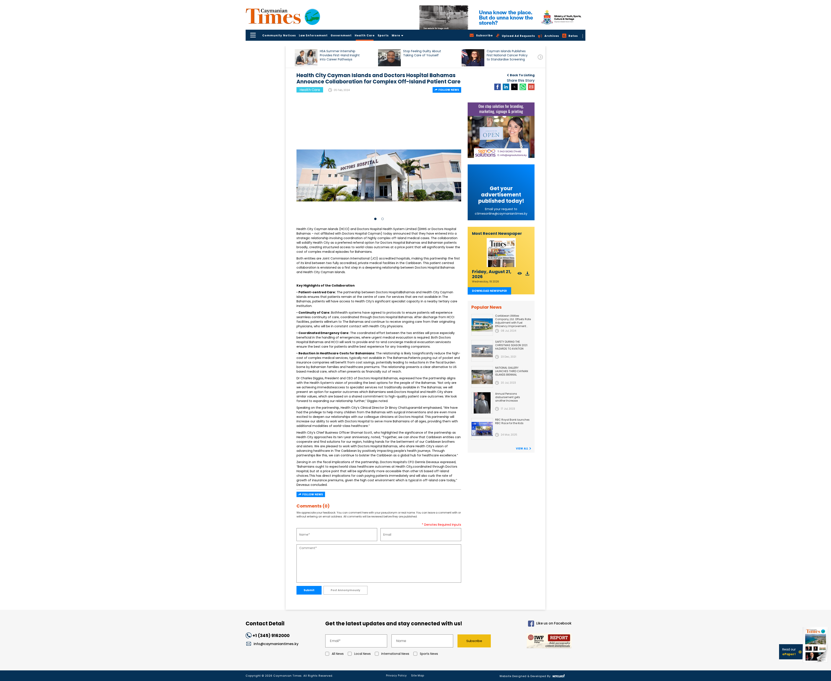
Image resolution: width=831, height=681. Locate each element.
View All (522, 448)
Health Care (365, 35)
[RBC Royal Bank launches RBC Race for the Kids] (482, 428)
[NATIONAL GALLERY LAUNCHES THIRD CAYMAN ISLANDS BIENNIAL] (482, 377)
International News (395, 654)
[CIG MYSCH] (502, 17)
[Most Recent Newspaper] (501, 252)
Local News (362, 654)
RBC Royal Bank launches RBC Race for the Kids (512, 421)
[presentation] (540, 57)
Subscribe (474, 641)
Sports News (429, 654)
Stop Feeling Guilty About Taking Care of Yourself (422, 53)
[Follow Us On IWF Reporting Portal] (535, 641)
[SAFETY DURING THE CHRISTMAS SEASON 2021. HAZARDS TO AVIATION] (482, 351)
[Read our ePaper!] (816, 663)
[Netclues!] (558, 676)
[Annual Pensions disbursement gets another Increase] (482, 402)
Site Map (417, 675)
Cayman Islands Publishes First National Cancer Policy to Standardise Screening (507, 55)
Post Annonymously (345, 590)
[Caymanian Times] (283, 16)
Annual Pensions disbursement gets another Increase (507, 397)
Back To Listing (522, 75)
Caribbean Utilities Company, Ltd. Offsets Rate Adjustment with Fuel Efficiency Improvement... (513, 321)
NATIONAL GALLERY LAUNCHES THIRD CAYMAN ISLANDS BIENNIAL (511, 371)
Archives (551, 36)
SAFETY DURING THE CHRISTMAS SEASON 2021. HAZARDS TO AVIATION (511, 345)
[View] (519, 274)
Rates (573, 36)
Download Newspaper (489, 291)
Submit (309, 590)
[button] (306, 57)
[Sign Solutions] (501, 130)
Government (341, 35)
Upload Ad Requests (518, 36)
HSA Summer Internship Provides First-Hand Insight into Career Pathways (340, 55)
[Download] (527, 274)
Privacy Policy (396, 675)
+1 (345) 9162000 (271, 635)
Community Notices (279, 35)
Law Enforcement (313, 35)
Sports (383, 35)
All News (338, 654)
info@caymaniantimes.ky (276, 643)
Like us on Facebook (554, 623)
